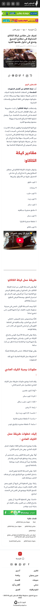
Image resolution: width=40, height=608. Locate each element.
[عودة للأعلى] (20, 554)
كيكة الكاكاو (32, 530)
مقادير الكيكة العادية (15, 541)
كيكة (34, 522)
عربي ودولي (33, 575)
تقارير (36, 570)
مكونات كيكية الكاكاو (30, 541)
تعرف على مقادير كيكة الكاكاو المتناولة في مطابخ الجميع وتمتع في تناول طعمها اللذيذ (21, 535)
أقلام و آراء (16, 585)
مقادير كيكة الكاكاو (30, 526)
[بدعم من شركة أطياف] (20, 602)
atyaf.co (24, 605)
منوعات (35, 580)
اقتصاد (17, 580)
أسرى (18, 570)
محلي (36, 585)
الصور (18, 589)
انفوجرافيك (33, 589)
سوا (24, 30)
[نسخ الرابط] (9, 75)
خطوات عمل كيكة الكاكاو (15, 526)
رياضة (17, 575)
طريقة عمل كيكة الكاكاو (23, 522)
